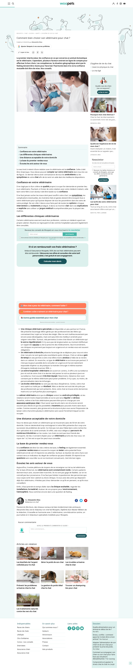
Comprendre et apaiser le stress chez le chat (104, 663)
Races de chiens (23, 627)
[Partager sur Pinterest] (85, 500)
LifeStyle (20, 635)
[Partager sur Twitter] (81, 500)
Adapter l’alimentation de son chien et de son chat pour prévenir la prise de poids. (104, 645)
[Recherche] (13, 3)
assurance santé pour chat (28, 403)
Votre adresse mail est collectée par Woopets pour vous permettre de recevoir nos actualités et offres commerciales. (53, 238)
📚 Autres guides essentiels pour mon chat (39, 318)
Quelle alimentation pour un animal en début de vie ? (104, 629)
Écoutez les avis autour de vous (33, 163)
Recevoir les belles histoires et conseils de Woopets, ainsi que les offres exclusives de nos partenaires (104, 173)
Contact (45, 645)
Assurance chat (23, 653)
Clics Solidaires (23, 638)
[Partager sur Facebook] (37, 52)
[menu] (9, 4)
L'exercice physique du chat (102, 67)
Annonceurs (47, 635)
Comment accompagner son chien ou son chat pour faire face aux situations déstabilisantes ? (104, 655)
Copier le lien (24, 52)
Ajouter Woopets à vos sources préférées (35, 46)
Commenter (81, 536)
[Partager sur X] (42, 52)
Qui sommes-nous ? (50, 627)
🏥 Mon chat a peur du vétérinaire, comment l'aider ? (44, 305)
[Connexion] (113, 4)
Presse (45, 642)
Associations (47, 638)
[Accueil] (67, 3)
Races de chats (23, 631)
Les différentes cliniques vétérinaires (36, 154)
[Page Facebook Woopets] (117, 3)
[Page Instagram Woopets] (121, 3)
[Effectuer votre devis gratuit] (52, 255)
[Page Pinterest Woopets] (73, 628)
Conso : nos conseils (25, 642)
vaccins (36, 344)
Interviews (21, 645)
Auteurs (45, 631)
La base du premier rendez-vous (34, 160)
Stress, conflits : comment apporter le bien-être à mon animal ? (104, 637)
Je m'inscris (70, 234)
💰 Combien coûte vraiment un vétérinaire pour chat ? (44, 311)
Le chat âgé (96, 71)
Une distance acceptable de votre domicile (38, 157)
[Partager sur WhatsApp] (33, 52)
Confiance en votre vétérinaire (33, 151)
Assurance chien (23, 649)
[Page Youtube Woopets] (124, 3)
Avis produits (47, 649)
